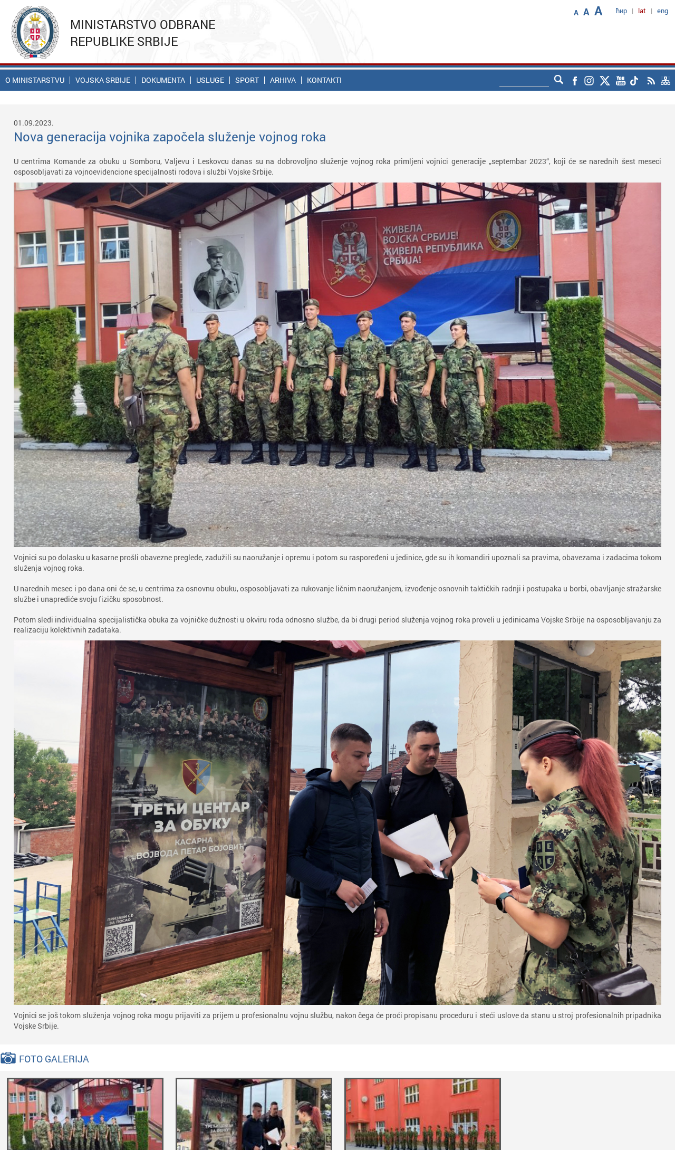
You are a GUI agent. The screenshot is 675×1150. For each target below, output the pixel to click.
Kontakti (324, 80)
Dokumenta (163, 80)
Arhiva (283, 80)
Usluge (210, 80)
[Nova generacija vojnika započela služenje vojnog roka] (85, 1129)
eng (662, 10)
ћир (621, 10)
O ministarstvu (34, 80)
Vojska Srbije (102, 80)
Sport (247, 80)
